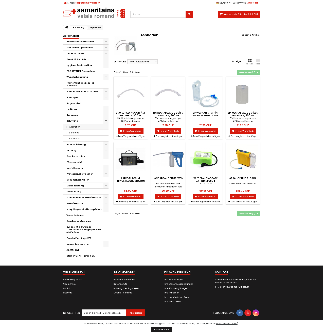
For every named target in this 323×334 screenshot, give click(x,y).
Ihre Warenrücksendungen (178, 284)
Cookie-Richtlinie (123, 292)
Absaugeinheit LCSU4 (242, 178)
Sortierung (120, 61)
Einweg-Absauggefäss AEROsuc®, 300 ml (131, 114)
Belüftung (72, 120)
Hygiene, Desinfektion (79, 65)
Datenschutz (120, 284)
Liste (258, 63)
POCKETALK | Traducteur (80, 71)
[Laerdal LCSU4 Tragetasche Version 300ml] (130, 159)
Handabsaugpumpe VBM (168, 178)
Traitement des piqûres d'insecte (80, 84)
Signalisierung (75, 185)
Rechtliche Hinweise (124, 279)
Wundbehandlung (77, 77)
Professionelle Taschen (79, 173)
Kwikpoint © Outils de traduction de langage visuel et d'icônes (83, 229)
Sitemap (67, 292)
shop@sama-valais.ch (236, 286)
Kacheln (250, 63)
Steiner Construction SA (80, 255)
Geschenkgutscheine (78, 221)
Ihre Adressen (171, 292)
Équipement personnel (79, 47)
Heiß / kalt (72, 109)
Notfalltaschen (75, 168)
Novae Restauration (78, 244)
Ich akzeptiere (161, 329)
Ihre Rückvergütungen (176, 288)
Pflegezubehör (74, 162)
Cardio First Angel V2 (78, 238)
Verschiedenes (74, 215)
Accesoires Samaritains (80, 41)
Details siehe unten (226, 323)
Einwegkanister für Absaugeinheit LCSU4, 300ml (205, 115)
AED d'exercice (74, 203)
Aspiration (74, 126)
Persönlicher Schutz (77, 59)
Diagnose (72, 115)
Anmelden (253, 2)
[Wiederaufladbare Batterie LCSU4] (205, 159)
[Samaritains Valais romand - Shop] (94, 13)
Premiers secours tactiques (82, 91)
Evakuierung (73, 191)
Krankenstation (75, 156)
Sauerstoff (74, 138)
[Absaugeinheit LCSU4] (243, 159)
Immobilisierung (76, 144)
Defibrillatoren (75, 53)
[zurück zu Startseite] (66, 27)
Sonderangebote (72, 279)
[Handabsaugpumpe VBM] (168, 159)
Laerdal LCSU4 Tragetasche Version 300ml (131, 181)
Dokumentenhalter (77, 179)
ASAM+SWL (72, 250)
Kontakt (67, 288)
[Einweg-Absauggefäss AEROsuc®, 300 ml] (130, 93)
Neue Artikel (69, 284)
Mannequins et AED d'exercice (83, 197)
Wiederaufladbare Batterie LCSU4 (205, 180)
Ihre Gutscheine (172, 301)
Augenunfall (73, 103)
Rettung (71, 150)
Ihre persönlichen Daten (177, 297)
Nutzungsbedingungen (126, 288)
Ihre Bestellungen (173, 279)
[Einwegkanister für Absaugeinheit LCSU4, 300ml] (205, 93)
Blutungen (72, 97)
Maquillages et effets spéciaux (84, 209)
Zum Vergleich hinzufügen (131, 136)
